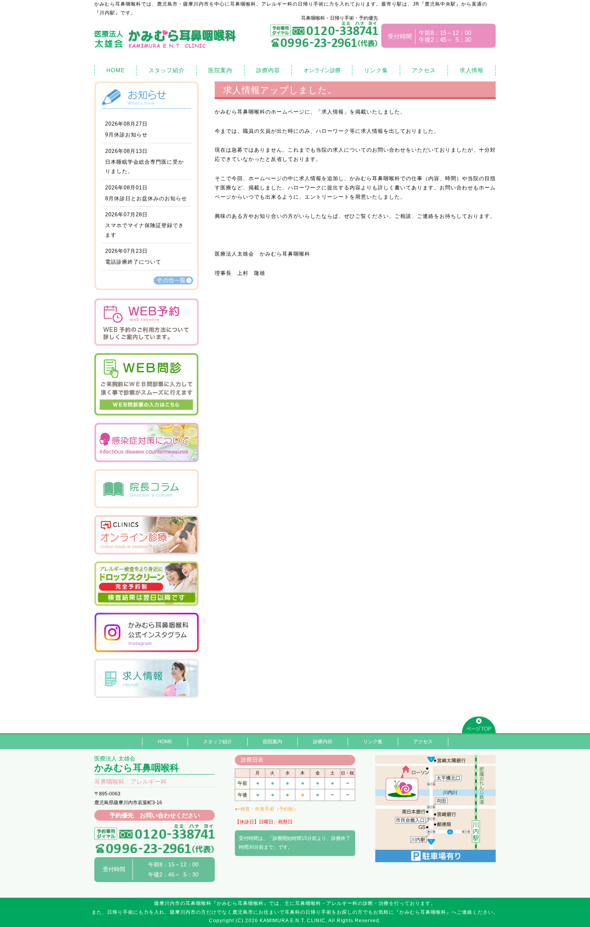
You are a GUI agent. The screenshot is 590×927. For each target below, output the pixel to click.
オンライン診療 (321, 70)
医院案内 (220, 70)
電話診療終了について (133, 262)
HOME (115, 70)
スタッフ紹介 (167, 70)
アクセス (424, 70)
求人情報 (472, 70)
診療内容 (268, 70)
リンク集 (376, 70)
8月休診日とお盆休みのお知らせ (146, 198)
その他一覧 (173, 280)
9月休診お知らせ (126, 135)
